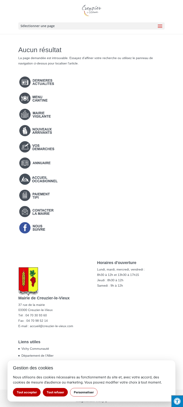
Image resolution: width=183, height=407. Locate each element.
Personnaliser (84, 392)
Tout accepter (27, 392)
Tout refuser (55, 392)
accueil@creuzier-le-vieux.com (51, 326)
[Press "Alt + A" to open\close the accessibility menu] (177, 401)
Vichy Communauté (35, 348)
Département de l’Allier (37, 355)
